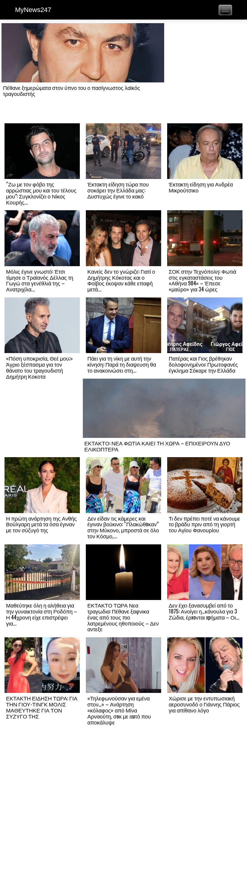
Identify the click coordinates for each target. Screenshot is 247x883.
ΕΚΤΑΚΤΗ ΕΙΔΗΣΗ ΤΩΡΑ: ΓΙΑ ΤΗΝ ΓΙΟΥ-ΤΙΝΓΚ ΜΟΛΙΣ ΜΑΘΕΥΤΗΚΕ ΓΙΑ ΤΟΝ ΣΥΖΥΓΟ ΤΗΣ (41, 707)
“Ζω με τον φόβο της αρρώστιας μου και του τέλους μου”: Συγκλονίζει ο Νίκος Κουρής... (41, 193)
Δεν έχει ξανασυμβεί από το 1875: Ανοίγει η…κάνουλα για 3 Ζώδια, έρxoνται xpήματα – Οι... (204, 611)
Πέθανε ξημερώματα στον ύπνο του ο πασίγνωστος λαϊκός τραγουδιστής (71, 90)
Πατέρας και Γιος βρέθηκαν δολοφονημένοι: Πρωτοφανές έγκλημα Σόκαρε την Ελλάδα (203, 364)
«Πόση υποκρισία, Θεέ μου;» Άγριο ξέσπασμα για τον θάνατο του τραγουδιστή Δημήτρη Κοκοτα (39, 367)
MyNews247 (33, 10)
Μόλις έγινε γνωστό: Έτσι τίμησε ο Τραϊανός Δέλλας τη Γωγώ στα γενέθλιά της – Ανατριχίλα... (39, 280)
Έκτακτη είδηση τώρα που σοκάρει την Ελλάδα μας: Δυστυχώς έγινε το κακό (118, 190)
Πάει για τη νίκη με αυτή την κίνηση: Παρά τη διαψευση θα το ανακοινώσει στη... (121, 364)
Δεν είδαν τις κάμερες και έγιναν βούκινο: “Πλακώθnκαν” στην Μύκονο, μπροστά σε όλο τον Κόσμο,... (123, 527)
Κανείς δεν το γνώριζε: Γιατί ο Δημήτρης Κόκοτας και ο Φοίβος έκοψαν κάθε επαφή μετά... (121, 280)
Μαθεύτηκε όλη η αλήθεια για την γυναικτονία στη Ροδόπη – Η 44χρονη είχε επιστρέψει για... (41, 614)
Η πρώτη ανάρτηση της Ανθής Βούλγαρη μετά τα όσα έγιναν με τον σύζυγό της (41, 524)
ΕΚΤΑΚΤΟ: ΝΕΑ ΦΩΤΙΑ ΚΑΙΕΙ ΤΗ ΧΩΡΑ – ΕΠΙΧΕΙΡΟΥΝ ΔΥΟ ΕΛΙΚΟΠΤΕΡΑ (157, 446)
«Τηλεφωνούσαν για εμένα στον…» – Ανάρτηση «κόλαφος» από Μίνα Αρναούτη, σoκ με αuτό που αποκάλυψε (119, 710)
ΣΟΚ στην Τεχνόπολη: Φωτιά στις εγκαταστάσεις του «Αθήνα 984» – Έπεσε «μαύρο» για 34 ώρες (202, 280)
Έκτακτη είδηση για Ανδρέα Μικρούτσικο (201, 187)
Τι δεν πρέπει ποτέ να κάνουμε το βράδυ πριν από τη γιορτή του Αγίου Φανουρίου (204, 524)
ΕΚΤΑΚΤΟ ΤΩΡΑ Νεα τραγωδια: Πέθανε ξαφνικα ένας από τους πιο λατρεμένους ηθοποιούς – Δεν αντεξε (123, 617)
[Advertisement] (204, 72)
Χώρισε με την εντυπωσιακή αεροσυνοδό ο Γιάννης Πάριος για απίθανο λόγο (204, 704)
